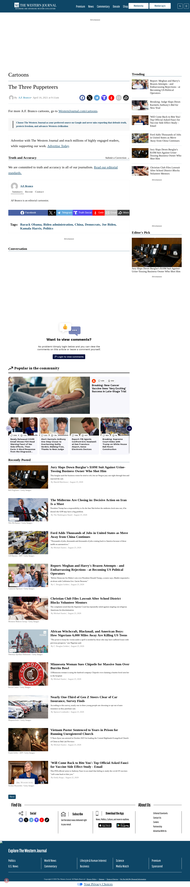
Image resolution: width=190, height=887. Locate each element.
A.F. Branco (26, 186)
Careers (156, 822)
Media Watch (122, 866)
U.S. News (13, 866)
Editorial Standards (160, 813)
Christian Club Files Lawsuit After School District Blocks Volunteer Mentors (165, 170)
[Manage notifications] (6, 880)
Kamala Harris (30, 228)
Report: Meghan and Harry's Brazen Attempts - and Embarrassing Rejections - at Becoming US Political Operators (165, 86)
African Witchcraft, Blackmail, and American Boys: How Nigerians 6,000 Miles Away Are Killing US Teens (88, 633)
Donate (116, 6)
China (79, 224)
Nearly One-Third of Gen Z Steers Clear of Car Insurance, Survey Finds (83, 699)
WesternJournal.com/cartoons (77, 111)
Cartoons (18, 75)
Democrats (92, 224)
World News (50, 860)
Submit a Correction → (117, 157)
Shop (125, 6)
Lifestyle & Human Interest (93, 860)
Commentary (103, 6)
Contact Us (157, 817)
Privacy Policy (92, 879)
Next (12, 796)
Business (84, 866)
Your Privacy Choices (98, 884)
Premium (80, 6)
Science (120, 860)
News (91, 6)
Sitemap (101, 879)
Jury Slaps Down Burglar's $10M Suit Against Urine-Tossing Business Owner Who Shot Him (165, 154)
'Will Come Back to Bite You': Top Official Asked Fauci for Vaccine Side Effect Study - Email (165, 121)
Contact (39, 191)
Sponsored (157, 866)
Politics (48, 228)
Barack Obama (31, 224)
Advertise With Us (160, 830)
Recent (29, 191)
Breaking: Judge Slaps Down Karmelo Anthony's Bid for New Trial (165, 104)
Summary (17, 191)
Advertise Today (58, 146)
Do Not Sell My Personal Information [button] (133, 879)
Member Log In (160, 5)
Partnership (157, 826)
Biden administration (58, 224)
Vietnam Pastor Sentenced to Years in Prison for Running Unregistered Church (84, 732)
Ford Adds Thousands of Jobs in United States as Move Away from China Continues (165, 137)
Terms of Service (112, 879)
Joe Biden (109, 224)
